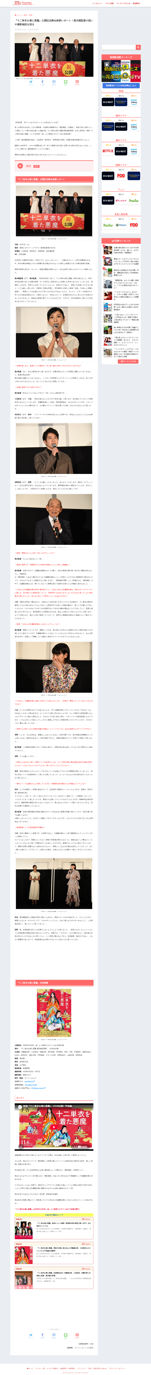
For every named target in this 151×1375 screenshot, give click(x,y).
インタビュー (97, 3)
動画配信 (136, 3)
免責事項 (63, 1368)
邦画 (91, 1344)
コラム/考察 (109, 3)
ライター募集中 (52, 1368)
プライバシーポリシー (117, 1368)
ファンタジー (81, 1348)
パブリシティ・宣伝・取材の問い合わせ (92, 1368)
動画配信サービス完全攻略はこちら (121, 85)
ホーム (30, 1368)
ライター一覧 (40, 1368)
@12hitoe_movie (31, 1085)
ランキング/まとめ (123, 3)
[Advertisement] (54, 105)
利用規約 (71, 1368)
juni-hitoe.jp (29, 1081)
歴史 (91, 1348)
